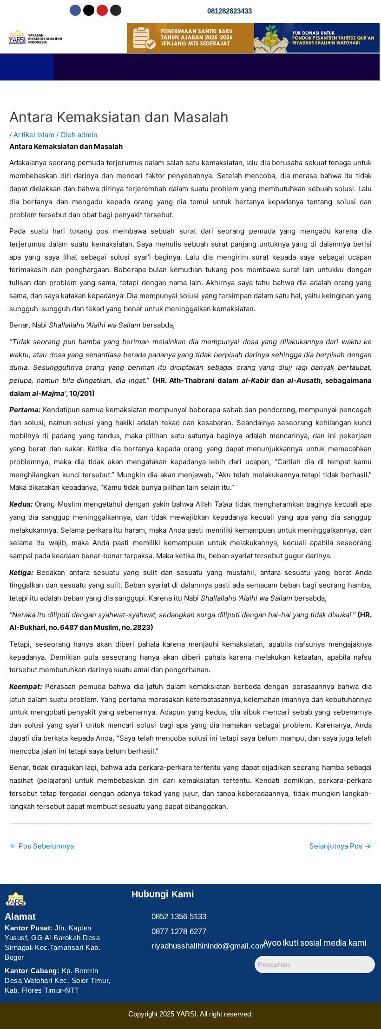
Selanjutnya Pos (340, 846)
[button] (216, 67)
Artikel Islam (33, 134)
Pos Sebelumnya (42, 846)
